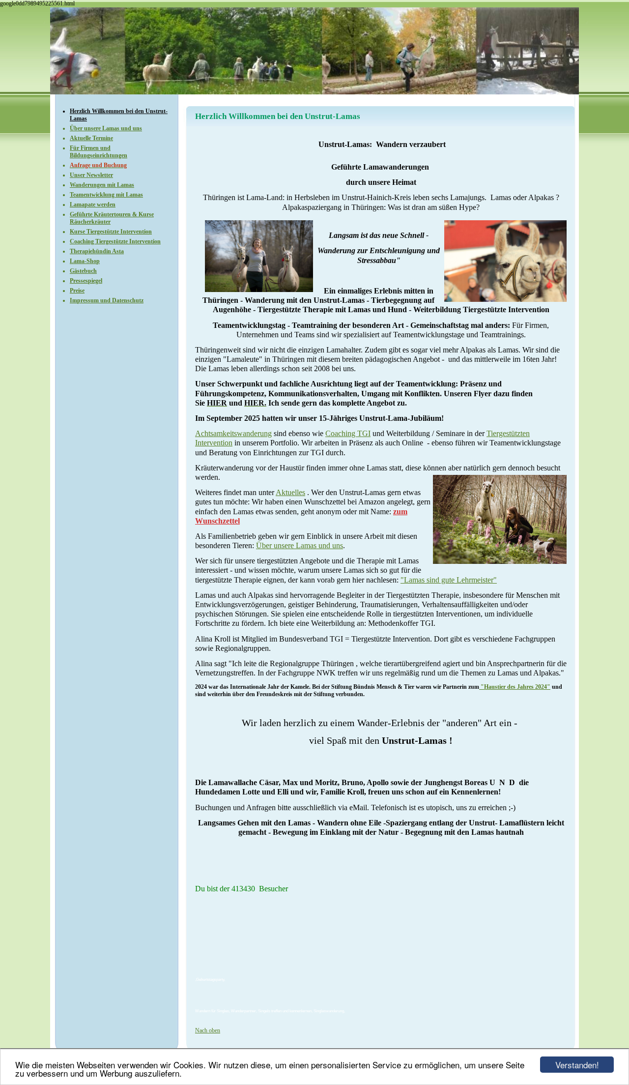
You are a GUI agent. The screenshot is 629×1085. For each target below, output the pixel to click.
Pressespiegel (86, 280)
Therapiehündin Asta (97, 251)
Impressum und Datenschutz (106, 300)
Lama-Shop (85, 261)
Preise (77, 290)
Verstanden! (577, 1064)
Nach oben (207, 1030)
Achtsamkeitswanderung (233, 433)
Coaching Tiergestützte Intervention (115, 241)
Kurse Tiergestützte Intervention (111, 231)
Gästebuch (83, 270)
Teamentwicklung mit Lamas (106, 194)
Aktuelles (290, 492)
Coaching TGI (348, 433)
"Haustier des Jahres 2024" (514, 686)
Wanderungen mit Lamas (102, 184)
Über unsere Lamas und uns (106, 128)
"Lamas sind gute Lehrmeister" (448, 580)
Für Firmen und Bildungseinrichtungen (98, 152)
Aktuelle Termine (91, 138)
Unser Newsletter (91, 175)
